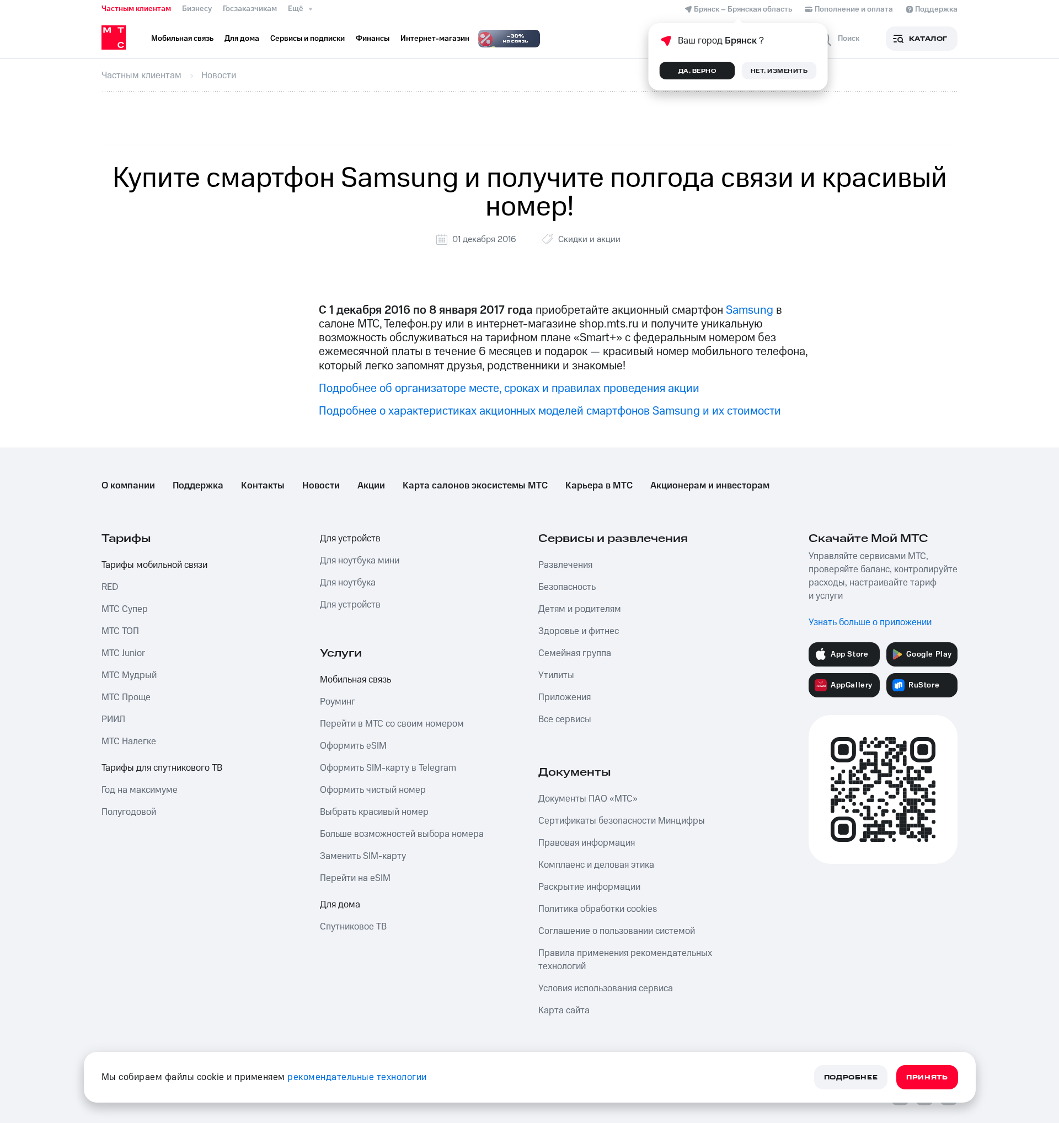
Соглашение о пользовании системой (616, 931)
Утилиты (556, 675)
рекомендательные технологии (357, 1077)
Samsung (749, 310)
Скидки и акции (589, 239)
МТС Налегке (128, 741)
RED (109, 587)
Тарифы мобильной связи (154, 565)
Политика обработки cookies (597, 909)
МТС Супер (124, 609)
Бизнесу (197, 8)
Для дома (340, 904)
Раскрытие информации (589, 887)
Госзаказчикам (250, 8)
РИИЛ (113, 719)
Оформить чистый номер (373, 790)
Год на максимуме (139, 790)
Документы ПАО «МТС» (588, 798)
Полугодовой (128, 812)
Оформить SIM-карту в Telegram (388, 768)
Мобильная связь (355, 679)
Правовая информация (586, 843)
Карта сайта (564, 1010)
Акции (371, 485)
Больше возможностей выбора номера (402, 834)
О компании (128, 485)
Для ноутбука (348, 582)
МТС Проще (126, 697)
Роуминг (337, 701)
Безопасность (567, 587)
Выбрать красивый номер (374, 812)
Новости (321, 485)
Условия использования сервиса (605, 988)
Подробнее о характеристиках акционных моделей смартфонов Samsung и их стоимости (550, 411)
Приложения (564, 697)
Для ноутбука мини (359, 560)
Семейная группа (574, 653)
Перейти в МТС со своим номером (392, 723)
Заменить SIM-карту (363, 856)
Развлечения (565, 565)
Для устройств (350, 538)
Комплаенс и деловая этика (596, 865)
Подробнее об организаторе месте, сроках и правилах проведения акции (509, 388)
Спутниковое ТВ (353, 926)
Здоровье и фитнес (578, 631)
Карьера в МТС (599, 485)
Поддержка (198, 485)
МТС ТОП (120, 631)
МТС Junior (123, 653)
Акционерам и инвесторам (709, 485)
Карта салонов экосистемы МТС (475, 485)
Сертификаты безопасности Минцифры (621, 821)
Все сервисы (564, 719)
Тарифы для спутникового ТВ (161, 768)
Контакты (263, 485)
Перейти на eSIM (355, 878)
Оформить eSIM (353, 746)
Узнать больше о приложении (870, 622)
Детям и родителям (579, 609)
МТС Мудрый (129, 675)
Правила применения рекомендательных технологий (625, 960)
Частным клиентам (136, 8)
